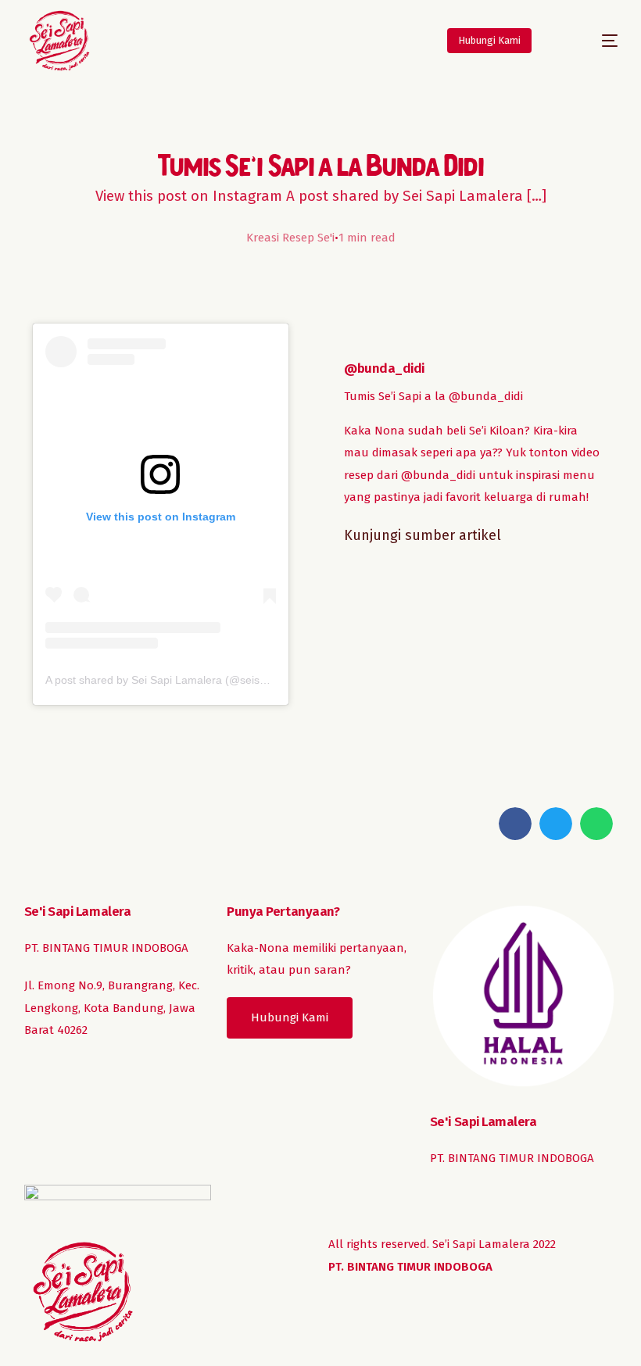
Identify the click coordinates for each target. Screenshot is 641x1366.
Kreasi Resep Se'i (290, 238)
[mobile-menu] (592, 40)
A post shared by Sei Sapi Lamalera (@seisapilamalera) (183, 680)
